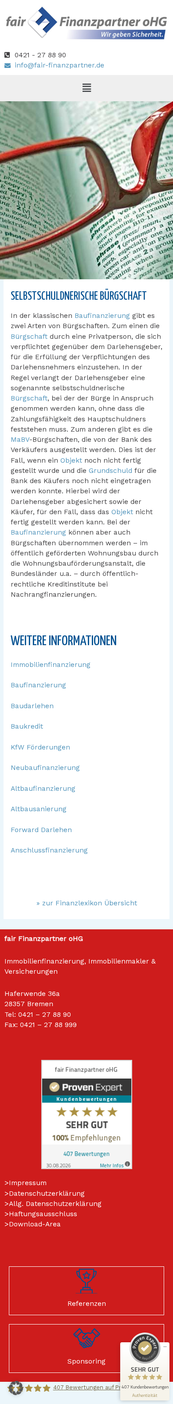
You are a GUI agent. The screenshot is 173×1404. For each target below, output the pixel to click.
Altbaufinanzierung (43, 789)
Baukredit (27, 726)
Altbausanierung (39, 809)
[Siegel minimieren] (165, 1346)
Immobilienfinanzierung (50, 665)
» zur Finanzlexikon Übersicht (86, 903)
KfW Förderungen (40, 747)
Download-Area (35, 1224)
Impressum (28, 1183)
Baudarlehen (32, 706)
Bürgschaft (29, 337)
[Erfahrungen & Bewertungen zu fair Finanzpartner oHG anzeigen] (86, 1114)
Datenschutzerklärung (47, 1194)
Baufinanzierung (102, 316)
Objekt (71, 460)
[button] (86, 87)
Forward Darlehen (41, 830)
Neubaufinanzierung (45, 768)
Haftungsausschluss (43, 1214)
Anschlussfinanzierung (49, 850)
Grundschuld (110, 471)
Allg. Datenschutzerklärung (55, 1204)
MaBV (20, 440)
